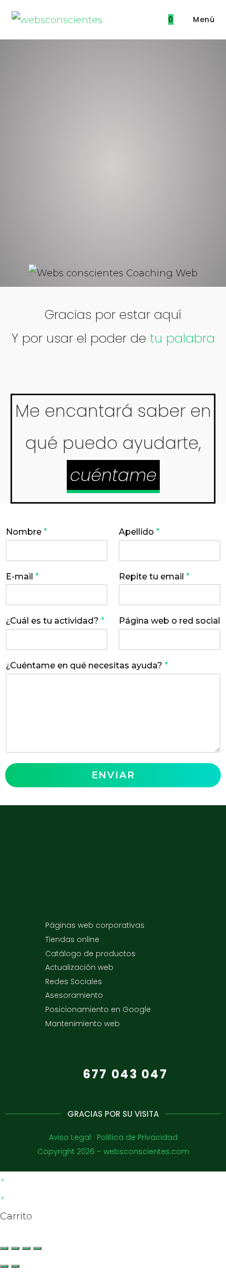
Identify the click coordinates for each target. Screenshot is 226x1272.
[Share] (15, 1248)
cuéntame (113, 475)
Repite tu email (154, 577)
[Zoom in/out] (37, 1248)
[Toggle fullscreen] (26, 1248)
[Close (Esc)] (4, 1248)
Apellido (139, 532)
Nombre (26, 532)
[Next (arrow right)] (15, 1266)
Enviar (113, 775)
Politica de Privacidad (137, 1137)
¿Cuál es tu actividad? (55, 621)
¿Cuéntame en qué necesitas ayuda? (87, 665)
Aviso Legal (70, 1137)
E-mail (22, 577)
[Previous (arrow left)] (4, 1266)
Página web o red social (169, 621)
